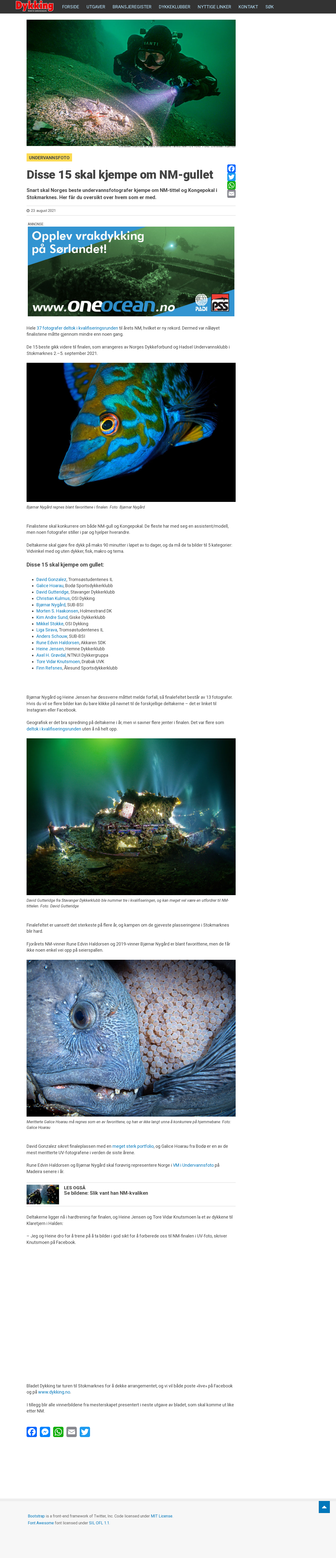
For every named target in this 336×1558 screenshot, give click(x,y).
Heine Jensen (50, 648)
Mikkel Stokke (49, 623)
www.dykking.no (54, 1392)
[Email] (231, 193)
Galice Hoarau (49, 585)
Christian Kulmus (53, 598)
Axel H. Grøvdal (51, 655)
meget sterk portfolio (133, 1146)
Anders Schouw (51, 636)
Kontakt (248, 6)
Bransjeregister (132, 6)
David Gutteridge (52, 592)
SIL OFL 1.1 (99, 1523)
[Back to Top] (324, 1507)
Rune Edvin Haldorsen (57, 642)
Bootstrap (36, 1516)
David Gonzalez (51, 579)
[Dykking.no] (35, 6)
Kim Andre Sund (52, 617)
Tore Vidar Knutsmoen (58, 661)
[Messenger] (45, 1432)
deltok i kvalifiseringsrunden (54, 728)
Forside (70, 6)
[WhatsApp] (231, 185)
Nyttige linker (214, 6)
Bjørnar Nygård (50, 604)
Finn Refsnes (49, 667)
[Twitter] (231, 177)
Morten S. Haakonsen (57, 610)
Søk (269, 6)
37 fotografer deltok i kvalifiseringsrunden (77, 328)
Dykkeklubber (174, 6)
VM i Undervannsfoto (193, 1165)
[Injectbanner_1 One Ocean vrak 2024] (131, 271)
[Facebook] (231, 168)
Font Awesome (41, 1523)
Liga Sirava (46, 629)
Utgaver (96, 6)
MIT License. (162, 1516)
